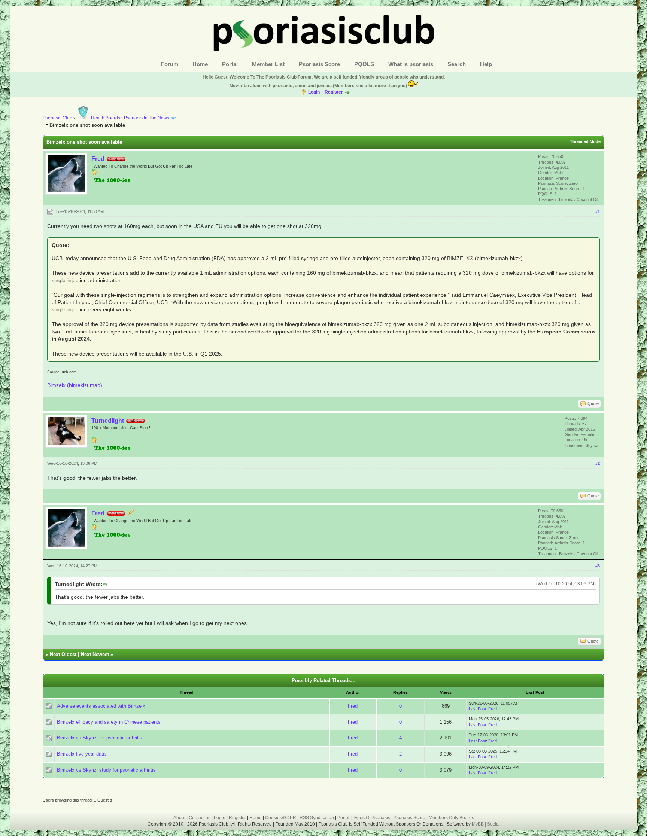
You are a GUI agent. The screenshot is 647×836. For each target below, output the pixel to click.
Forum (169, 64)
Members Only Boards (451, 817)
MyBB (478, 824)
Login (314, 92)
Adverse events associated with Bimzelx (101, 706)
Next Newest (95, 654)
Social (493, 824)
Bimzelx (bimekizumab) (74, 385)
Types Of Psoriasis (371, 817)
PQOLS (364, 64)
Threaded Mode (585, 141)
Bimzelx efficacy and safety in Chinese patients (109, 722)
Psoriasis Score (319, 64)
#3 (597, 566)
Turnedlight (107, 421)
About (179, 817)
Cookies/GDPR (280, 817)
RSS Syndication (317, 817)
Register (334, 92)
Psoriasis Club (57, 117)
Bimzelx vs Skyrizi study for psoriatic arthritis (106, 770)
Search (456, 64)
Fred (97, 159)
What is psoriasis (410, 64)
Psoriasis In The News (146, 117)
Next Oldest (63, 654)
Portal (230, 64)
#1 (597, 211)
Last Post (477, 709)
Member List (268, 64)
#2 (597, 463)
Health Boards (105, 117)
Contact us (199, 817)
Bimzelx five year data (81, 754)
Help (486, 64)
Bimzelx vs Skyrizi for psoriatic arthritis (99, 738)
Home (200, 64)
